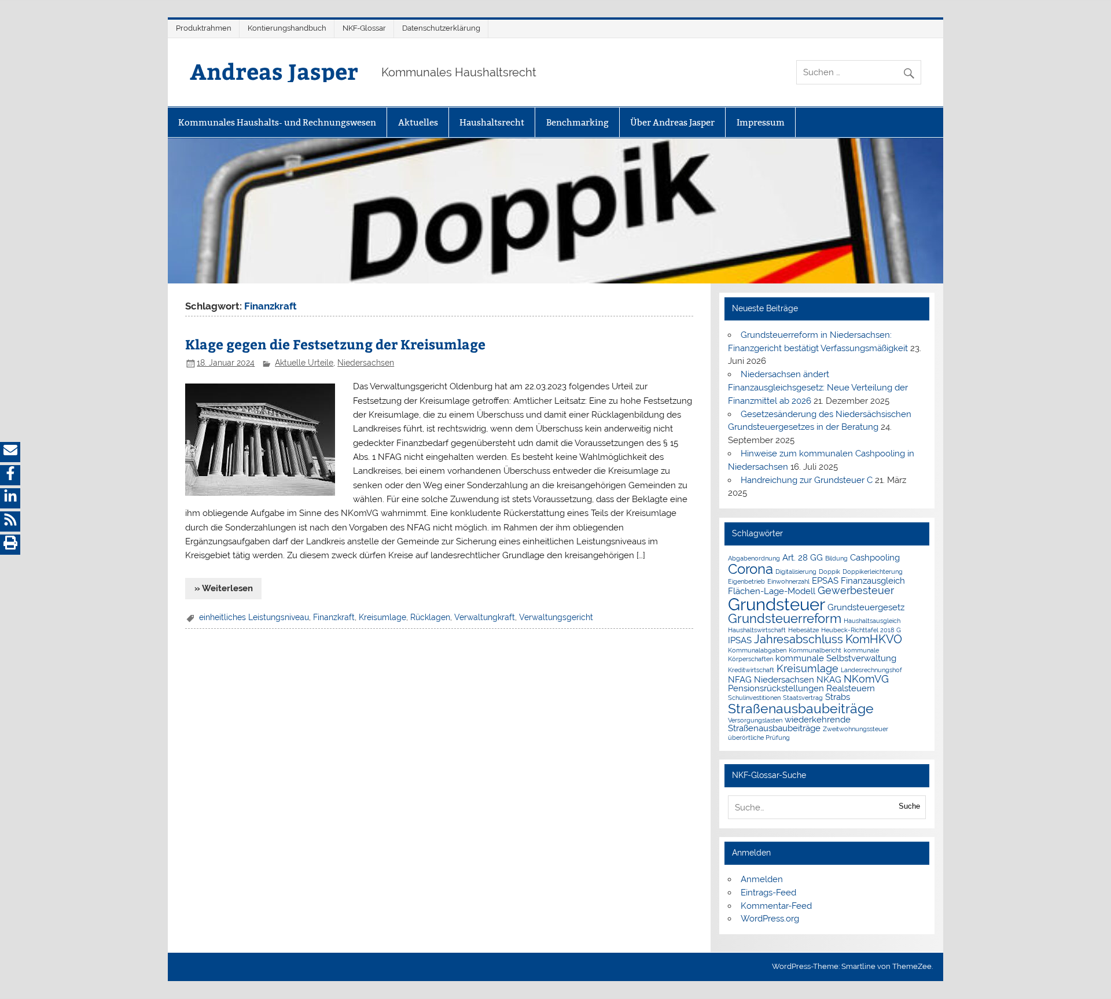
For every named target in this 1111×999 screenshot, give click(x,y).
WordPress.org (770, 918)
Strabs (837, 697)
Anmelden (762, 879)
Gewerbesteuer (856, 590)
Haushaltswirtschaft (757, 629)
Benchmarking (577, 122)
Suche (909, 806)
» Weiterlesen (223, 588)
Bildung (836, 558)
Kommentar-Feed (776, 906)
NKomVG (866, 679)
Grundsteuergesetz (865, 607)
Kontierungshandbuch (287, 28)
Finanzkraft (334, 617)
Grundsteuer (776, 604)
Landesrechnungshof (871, 669)
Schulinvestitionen (754, 697)
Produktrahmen (203, 28)
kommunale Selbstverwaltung (835, 658)
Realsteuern (850, 688)
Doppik (829, 571)
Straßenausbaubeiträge (801, 708)
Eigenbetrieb (746, 581)
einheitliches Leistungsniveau (254, 617)
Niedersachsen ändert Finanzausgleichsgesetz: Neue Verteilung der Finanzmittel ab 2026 (818, 387)
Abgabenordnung (754, 558)
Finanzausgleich (873, 580)
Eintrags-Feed (768, 892)
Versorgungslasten (755, 720)
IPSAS (740, 640)
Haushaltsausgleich (872, 620)
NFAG (740, 679)
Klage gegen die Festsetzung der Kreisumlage (335, 344)
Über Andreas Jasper (672, 122)
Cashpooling (875, 557)
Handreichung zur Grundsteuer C (807, 480)
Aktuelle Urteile (304, 362)
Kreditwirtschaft (751, 669)
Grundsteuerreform (784, 618)
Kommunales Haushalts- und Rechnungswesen (277, 122)
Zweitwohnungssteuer (855, 728)
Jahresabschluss (798, 639)
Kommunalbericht (815, 650)
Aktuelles (418, 122)
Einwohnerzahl (788, 581)
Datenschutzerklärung (441, 28)
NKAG (828, 679)
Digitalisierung (795, 571)
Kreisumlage (382, 617)
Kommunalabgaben (757, 650)
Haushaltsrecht (491, 122)
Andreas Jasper (274, 71)
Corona (750, 569)
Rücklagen (430, 617)
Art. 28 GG (802, 557)
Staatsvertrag (803, 697)
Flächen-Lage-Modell (771, 591)
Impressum (761, 122)
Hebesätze (803, 629)
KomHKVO (873, 639)
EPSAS (825, 580)
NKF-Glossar (364, 28)
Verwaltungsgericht (556, 617)
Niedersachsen (365, 362)
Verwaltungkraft (484, 617)
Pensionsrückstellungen (776, 688)
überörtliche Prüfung (759, 737)
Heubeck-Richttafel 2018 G (861, 629)
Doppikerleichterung (873, 571)
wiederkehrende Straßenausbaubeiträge (789, 723)
